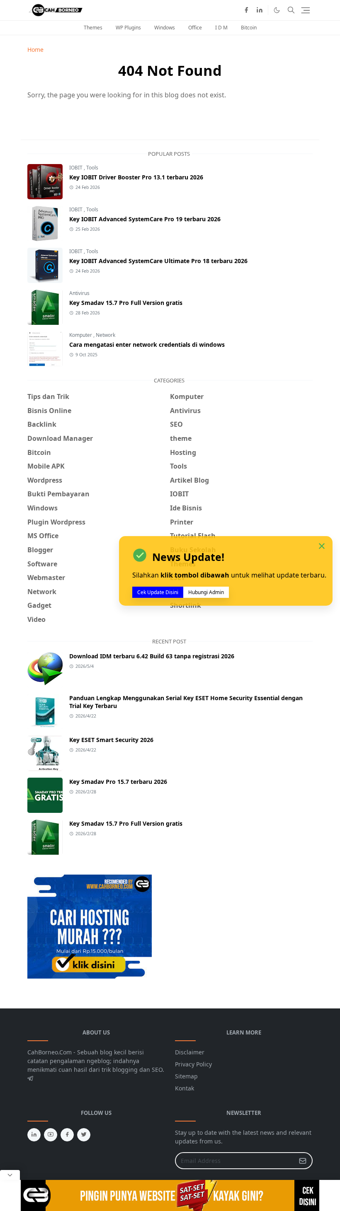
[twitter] (83, 1134)
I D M (221, 27)
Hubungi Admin (206, 592)
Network (105, 334)
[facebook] (246, 10)
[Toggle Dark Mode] (277, 10)
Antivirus (79, 293)
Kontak (184, 1088)
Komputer (81, 334)
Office (195, 27)
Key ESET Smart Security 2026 (111, 740)
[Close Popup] (10, 1175)
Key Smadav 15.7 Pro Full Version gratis (125, 303)
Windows (164, 27)
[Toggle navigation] (306, 10)
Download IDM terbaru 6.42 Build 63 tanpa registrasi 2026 (151, 656)
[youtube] (50, 1134)
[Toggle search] (291, 9)
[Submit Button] (303, 1160)
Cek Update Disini (157, 592)
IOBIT (76, 167)
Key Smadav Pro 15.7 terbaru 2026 (118, 782)
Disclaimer (189, 1052)
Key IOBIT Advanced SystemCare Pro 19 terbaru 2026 (145, 219)
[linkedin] (259, 10)
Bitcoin (249, 27)
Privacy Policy (193, 1064)
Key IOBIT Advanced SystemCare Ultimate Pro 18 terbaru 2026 (158, 261)
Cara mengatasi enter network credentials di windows (147, 344)
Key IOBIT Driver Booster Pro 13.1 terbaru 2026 (136, 177)
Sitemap (186, 1076)
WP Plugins (128, 27)
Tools (92, 167)
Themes (93, 27)
